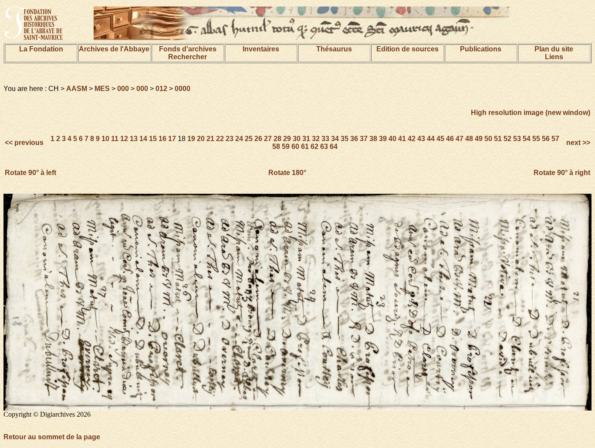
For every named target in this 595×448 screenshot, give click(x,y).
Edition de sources (407, 49)
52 (507, 138)
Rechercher (187, 57)
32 (316, 138)
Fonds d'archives (187, 49)
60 (295, 146)
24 (239, 138)
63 (324, 146)
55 (536, 138)
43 (421, 138)
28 (277, 138)
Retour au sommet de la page (51, 437)
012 (161, 88)
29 (287, 138)
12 (124, 138)
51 (498, 138)
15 (153, 138)
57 (555, 138)
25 (249, 138)
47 (459, 138)
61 (305, 146)
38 (373, 138)
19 (191, 138)
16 (162, 138)
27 (268, 138)
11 (114, 138)
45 (440, 138)
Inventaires (261, 49)
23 (229, 138)
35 (344, 138)
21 (210, 138)
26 (258, 138)
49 (479, 138)
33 (325, 138)
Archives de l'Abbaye (114, 49)
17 (172, 138)
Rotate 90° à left (30, 172)
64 (334, 146)
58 (276, 146)
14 (143, 138)
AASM (76, 88)
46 (450, 138)
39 (383, 138)
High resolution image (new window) (530, 112)
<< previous (25, 142)
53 (517, 138)
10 (105, 138)
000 (123, 88)
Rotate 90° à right (562, 172)
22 (220, 138)
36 (354, 138)
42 (412, 138)
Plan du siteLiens (553, 53)
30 (297, 138)
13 (134, 138)
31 (306, 138)
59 (286, 146)
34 (335, 138)
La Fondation (41, 49)
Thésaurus (334, 49)
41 (402, 138)
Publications (480, 49)
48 (469, 138)
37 (364, 138)
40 (392, 138)
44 (431, 138)
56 (546, 138)
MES (102, 88)
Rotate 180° (287, 172)
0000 (182, 88)
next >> (577, 142)
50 (488, 138)
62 (314, 146)
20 (201, 138)
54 (527, 138)
